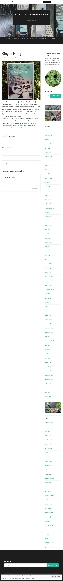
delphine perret (49, 461)
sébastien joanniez (50, 517)
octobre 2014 (48, 383)
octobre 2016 (48, 285)
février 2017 (48, 268)
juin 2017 (47, 255)
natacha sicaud (49, 469)
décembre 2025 (49, 135)
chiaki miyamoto (49, 457)
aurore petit (48, 452)
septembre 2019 (49, 208)
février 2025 (48, 144)
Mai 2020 (47, 199)
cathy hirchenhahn (49, 495)
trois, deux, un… (6, 164)
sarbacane (47, 534)
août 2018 (47, 229)
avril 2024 (47, 148)
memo (46, 538)
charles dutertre (49, 427)
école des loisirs (49, 542)
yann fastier (48, 508)
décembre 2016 (49, 276)
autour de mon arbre (31, 14)
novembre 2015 (49, 332)
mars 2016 (48, 315)
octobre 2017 (48, 246)
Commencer (47, 1)
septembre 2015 (49, 341)
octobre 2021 (48, 178)
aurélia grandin (49, 465)
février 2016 (48, 319)
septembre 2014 (49, 388)
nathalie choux (49, 422)
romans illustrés (27, 38)
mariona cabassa (49, 478)
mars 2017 (48, 264)
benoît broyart (49, 512)
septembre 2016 (49, 289)
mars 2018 (48, 238)
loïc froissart (48, 440)
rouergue (47, 529)
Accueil (8, 38)
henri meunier (48, 504)
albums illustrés (41, 38)
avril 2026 (47, 131)
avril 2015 (47, 358)
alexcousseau (14, 57)
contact (23, 42)
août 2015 (47, 345)
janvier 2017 (48, 272)
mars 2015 (48, 362)
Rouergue (20, 125)
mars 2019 (48, 216)
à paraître (53, 38)
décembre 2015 (49, 328)
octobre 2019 (48, 203)
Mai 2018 (47, 233)
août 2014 (47, 392)
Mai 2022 (47, 169)
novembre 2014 (49, 379)
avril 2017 (47, 259)
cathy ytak (48, 521)
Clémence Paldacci (16, 128)
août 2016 (47, 293)
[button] (53, 78)
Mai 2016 (47, 306)
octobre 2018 (48, 225)
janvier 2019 (48, 221)
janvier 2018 (48, 242)
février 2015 (48, 366)
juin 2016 (47, 302)
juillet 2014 (48, 396)
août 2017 (47, 251)
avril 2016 (47, 311)
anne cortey (48, 491)
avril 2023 (47, 161)
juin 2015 (47, 349)
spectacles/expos (11, 42)
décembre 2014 (49, 375)
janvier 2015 (48, 371)
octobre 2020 (48, 195)
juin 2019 (47, 212)
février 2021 (48, 191)
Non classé (8, 147)
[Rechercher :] (31, 565)
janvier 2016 (48, 323)
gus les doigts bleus (50, 547)
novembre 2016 (49, 281)
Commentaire (34, 188)
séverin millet (48, 474)
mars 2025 (48, 139)
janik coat (47, 431)
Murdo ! (37, 164)
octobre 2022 (48, 165)
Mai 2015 (47, 353)
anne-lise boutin (49, 448)
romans (16, 38)
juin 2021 (47, 182)
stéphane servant (49, 499)
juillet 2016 (48, 298)
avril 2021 (47, 186)
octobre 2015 (48, 336)
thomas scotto (49, 525)
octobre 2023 (48, 156)
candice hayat (48, 487)
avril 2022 (47, 174)
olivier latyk (48, 435)
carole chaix (48, 444)
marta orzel (48, 482)
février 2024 (48, 152)
